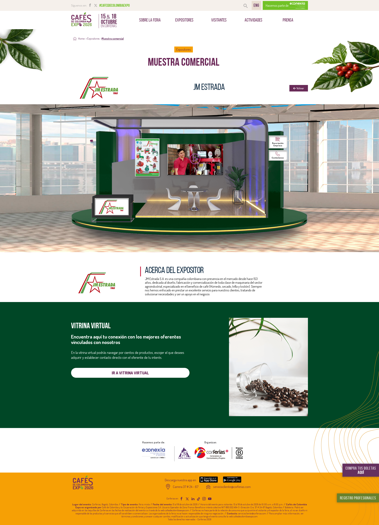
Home (81, 38)
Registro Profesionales (358, 498)
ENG (256, 5)
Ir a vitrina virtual (130, 372)
